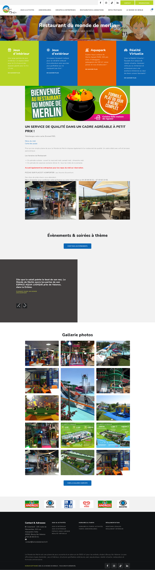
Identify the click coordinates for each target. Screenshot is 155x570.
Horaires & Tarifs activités (91, 526)
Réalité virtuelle (59, 533)
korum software (31, 566)
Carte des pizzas (31, 143)
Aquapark (98, 50)
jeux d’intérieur (59, 526)
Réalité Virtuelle (136, 52)
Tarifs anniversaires (88, 529)
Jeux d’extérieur (60, 52)
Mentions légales (113, 526)
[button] (18, 305)
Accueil (64, 31)
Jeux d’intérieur (21, 52)
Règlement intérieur (114, 529)
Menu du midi (30, 141)
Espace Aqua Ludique (61, 531)
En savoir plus (14, 73)
